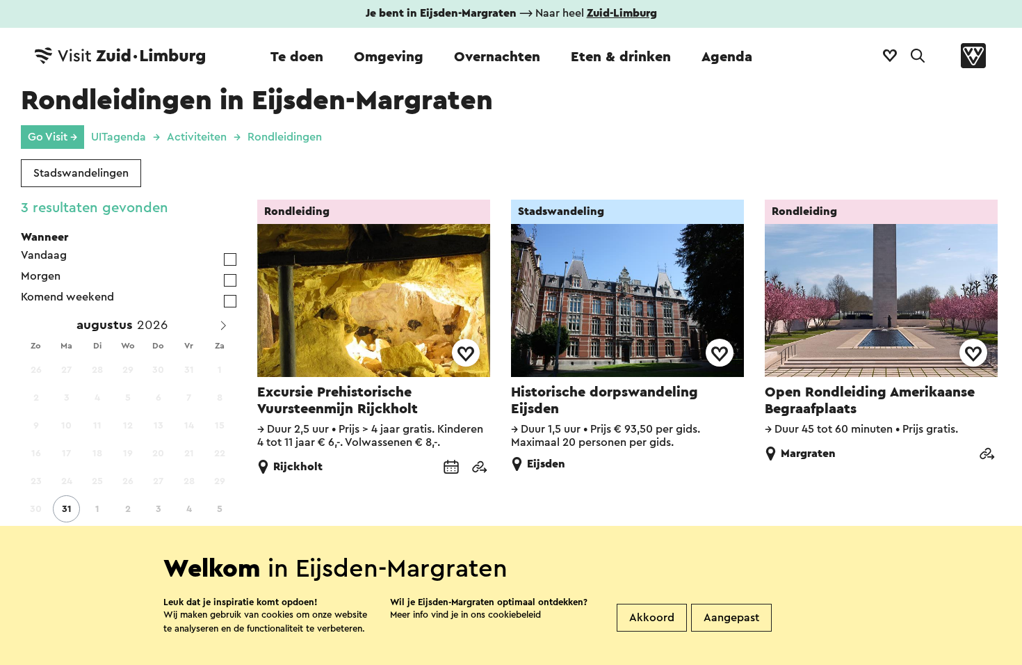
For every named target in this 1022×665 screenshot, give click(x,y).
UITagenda (118, 137)
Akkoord (651, 617)
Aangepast (731, 617)
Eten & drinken (621, 57)
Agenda (726, 57)
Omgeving (388, 57)
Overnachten (497, 57)
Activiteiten (197, 137)
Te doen (296, 57)
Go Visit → (52, 137)
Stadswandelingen (81, 173)
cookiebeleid (514, 614)
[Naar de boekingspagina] (451, 468)
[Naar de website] (479, 468)
